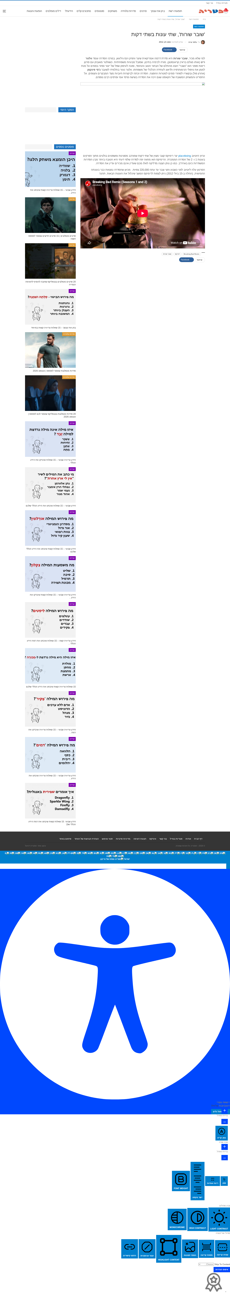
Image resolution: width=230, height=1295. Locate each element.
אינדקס (152, 839)
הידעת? (69, 11)
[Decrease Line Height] (224, 1157)
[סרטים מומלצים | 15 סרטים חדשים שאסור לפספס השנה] (50, 215)
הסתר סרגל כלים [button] (220, 1111)
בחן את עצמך (158, 11)
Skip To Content (222, 1264)
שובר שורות (167, 254)
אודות (188, 839)
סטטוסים (99, 11)
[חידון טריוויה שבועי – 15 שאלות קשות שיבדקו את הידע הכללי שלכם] (50, 574)
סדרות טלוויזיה (128, 11)
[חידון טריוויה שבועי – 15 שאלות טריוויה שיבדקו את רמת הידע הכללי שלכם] (50, 709)
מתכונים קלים (84, 11)
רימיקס (177, 254)
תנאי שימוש (107, 839)
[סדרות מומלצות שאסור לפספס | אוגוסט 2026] (50, 350)
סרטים (143, 11)
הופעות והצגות (34, 11)
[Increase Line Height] (224, 1147)
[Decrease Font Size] (224, 1121)
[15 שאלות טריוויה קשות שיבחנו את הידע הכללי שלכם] (50, 666)
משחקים (112, 11)
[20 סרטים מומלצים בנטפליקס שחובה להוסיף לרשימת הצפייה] (50, 261)
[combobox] (115, 857)
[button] (228, 866)
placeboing (184, 155)
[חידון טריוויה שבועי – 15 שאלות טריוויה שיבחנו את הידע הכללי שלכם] (50, 755)
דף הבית (198, 839)
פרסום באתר (65, 839)
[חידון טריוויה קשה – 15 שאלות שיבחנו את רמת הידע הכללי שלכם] (50, 620)
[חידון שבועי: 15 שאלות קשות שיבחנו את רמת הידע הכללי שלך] (50, 801)
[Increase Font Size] (224, 1111)
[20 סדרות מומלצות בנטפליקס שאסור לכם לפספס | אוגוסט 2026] (50, 393)
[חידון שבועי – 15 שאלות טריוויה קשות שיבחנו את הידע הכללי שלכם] (50, 169)
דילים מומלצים (53, 11)
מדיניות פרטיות (123, 839)
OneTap (214, 1105)
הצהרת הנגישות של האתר (86, 839)
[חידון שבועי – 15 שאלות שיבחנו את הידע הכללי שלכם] (50, 485)
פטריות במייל (221, 3)
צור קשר (209, 3)
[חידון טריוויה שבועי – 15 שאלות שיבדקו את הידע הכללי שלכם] (50, 439)
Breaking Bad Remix (191, 254)
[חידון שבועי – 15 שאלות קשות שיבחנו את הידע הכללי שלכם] (50, 528)
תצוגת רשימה (139, 839)
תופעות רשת (175, 11)
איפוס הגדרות (221, 1269)
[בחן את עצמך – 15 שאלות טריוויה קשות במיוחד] (50, 307)
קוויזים (72, 153)
